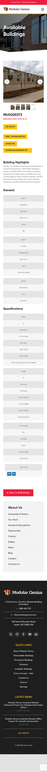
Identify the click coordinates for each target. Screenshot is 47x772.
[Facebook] (23, 634)
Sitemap (23, 687)
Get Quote (10, 127)
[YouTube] (29, 634)
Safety (11, 542)
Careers (12, 559)
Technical (23, 665)
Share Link (10, 144)
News (11, 548)
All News (23, 733)
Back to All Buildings (20, 493)
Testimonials (14, 531)
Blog (10, 553)
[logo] (16, 8)
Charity (12, 536)
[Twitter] (10, 634)
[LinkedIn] (36, 634)
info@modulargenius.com (25, 615)
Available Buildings (23, 669)
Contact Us (14, 564)
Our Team (13, 520)
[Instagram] (17, 634)
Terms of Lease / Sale (23, 674)
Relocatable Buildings (23, 656)
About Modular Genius (23, 651)
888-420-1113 (25, 609)
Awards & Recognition (19, 525)
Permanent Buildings (23, 660)
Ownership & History (18, 514)
